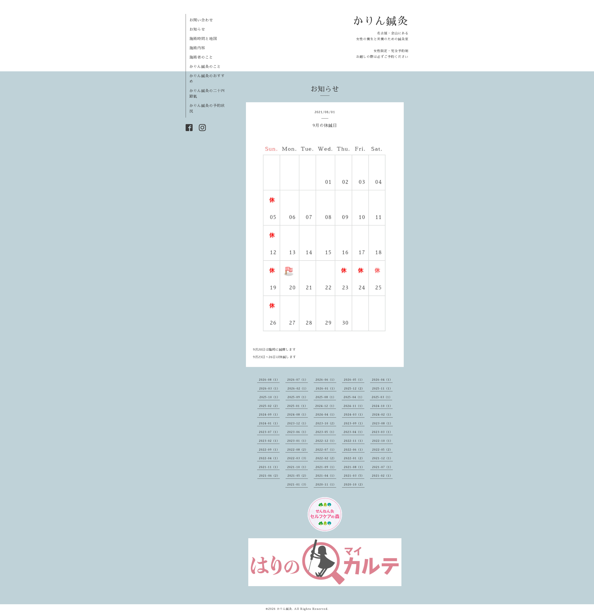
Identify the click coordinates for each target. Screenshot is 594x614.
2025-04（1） (354, 397)
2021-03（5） (354, 475)
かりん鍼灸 (380, 21)
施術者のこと (201, 57)
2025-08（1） (326, 397)
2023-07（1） (269, 432)
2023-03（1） (382, 432)
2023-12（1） (297, 423)
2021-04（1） (326, 475)
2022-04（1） (269, 458)
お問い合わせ (201, 20)
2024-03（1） (354, 414)
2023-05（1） (326, 432)
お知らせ (197, 29)
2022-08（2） (297, 449)
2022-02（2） (326, 458)
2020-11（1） (326, 484)
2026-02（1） (297, 388)
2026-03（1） (269, 388)
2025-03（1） (382, 397)
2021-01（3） (297, 484)
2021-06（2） (269, 475)
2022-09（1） (269, 449)
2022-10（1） (382, 440)
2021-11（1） (269, 467)
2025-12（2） (354, 388)
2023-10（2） (326, 423)
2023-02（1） (269, 440)
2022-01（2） (354, 458)
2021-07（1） (382, 467)
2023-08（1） (382, 423)
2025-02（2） (269, 406)
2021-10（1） (297, 467)
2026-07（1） (297, 379)
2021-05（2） (297, 475)
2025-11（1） (382, 388)
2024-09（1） (269, 414)
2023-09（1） (354, 423)
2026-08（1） (269, 379)
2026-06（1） (326, 379)
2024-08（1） (297, 414)
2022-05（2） (382, 449)
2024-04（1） (326, 414)
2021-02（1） (382, 475)
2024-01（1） (269, 423)
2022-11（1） (354, 440)
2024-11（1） (354, 406)
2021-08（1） (354, 467)
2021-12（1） (382, 458)
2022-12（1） (326, 440)
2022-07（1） (326, 449)
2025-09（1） (297, 397)
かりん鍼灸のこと (205, 67)
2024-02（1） (382, 414)
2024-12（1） (325, 406)
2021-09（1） (326, 467)
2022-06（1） (354, 449)
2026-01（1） (326, 388)
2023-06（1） (297, 432)
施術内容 (197, 48)
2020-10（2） (354, 484)
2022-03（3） (297, 458)
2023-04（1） (354, 432)
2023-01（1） (297, 440)
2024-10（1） (382, 406)
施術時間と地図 (203, 39)
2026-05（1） (354, 379)
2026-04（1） (382, 379)
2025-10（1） (269, 397)
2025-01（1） (297, 406)
